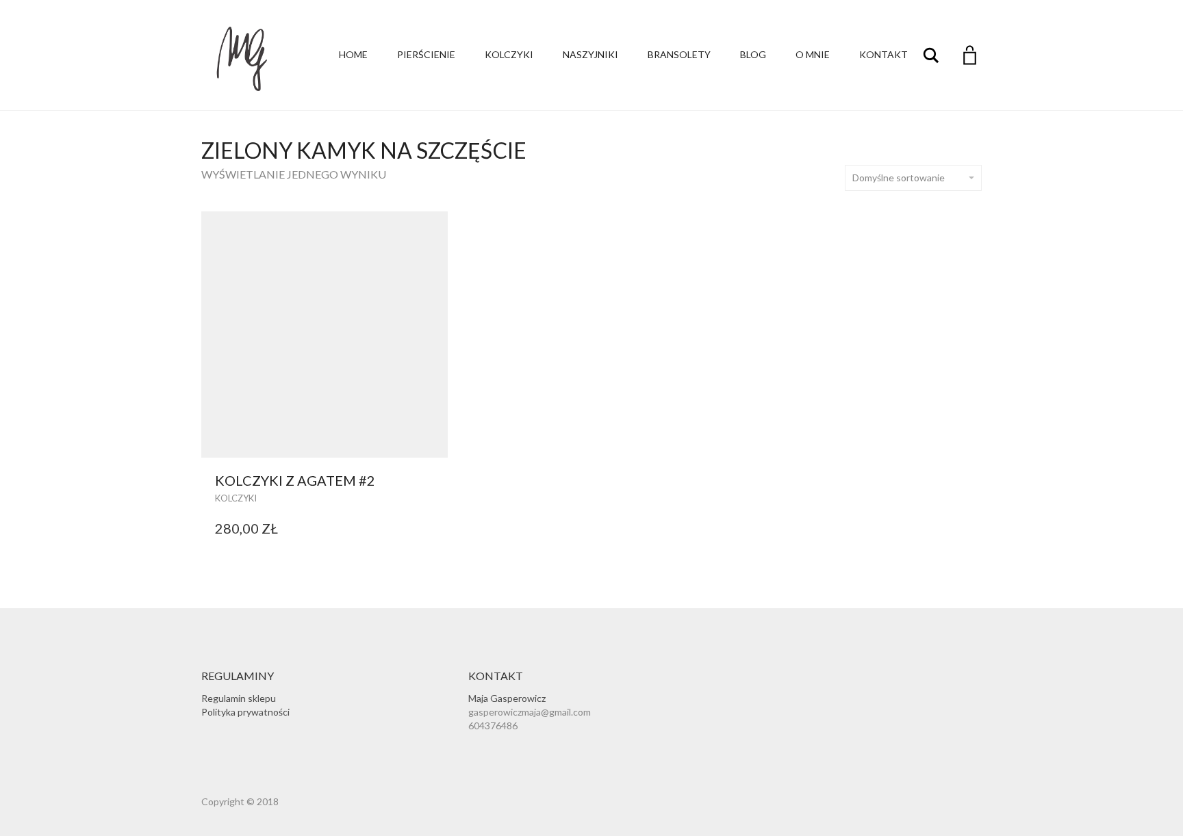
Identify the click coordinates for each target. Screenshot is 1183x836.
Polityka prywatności (245, 712)
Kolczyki (509, 54)
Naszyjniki (590, 54)
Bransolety (679, 54)
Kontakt (883, 54)
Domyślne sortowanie (898, 177)
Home (353, 54)
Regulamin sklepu (238, 698)
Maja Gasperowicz (507, 698)
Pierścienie (426, 54)
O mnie (813, 54)
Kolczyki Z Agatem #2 (295, 480)
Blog (753, 54)
